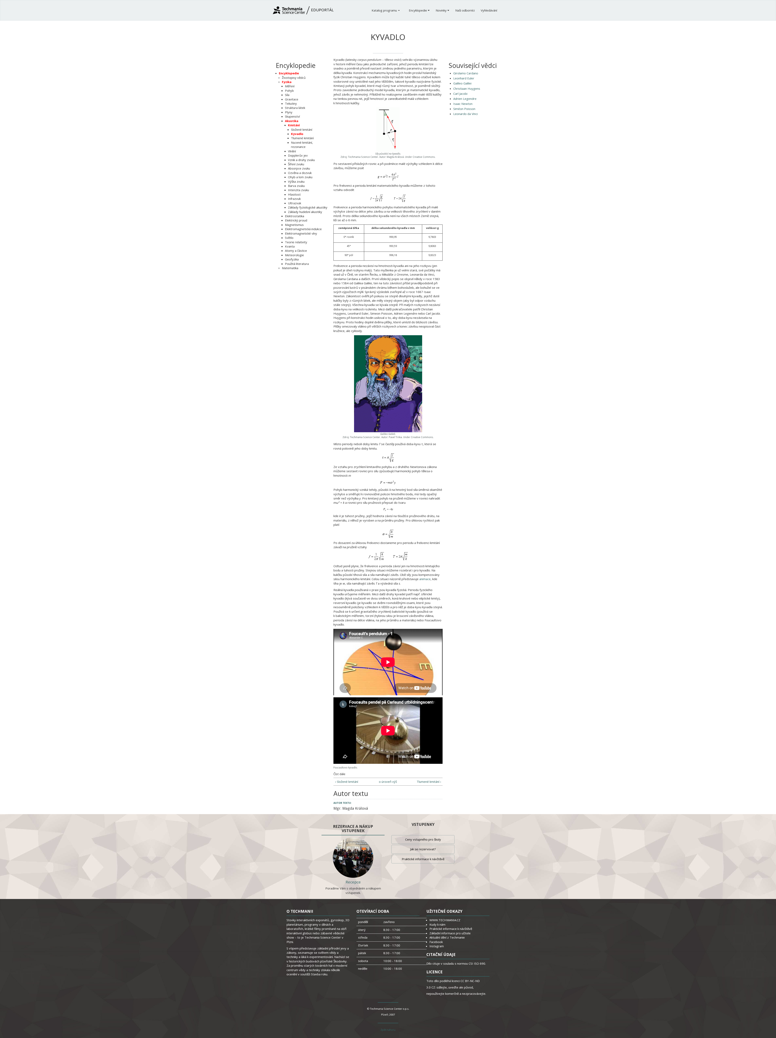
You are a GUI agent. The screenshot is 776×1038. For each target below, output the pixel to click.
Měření (289, 86)
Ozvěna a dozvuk (300, 173)
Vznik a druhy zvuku (301, 160)
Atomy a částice (296, 251)
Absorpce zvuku (299, 168)
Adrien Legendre (465, 99)
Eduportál (322, 10)
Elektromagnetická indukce (303, 229)
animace (425, 579)
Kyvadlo (297, 134)
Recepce (353, 882)
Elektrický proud (296, 220)
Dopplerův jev (298, 155)
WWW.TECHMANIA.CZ (444, 920)
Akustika (291, 121)
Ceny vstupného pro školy (423, 839)
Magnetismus (294, 225)
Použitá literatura (297, 264)
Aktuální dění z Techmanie (447, 937)
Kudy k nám (437, 924)
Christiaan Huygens (466, 88)
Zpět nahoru (388, 1030)
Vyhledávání (489, 10)
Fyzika (286, 82)
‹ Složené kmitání (346, 782)
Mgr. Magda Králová (350, 808)
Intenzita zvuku (298, 190)
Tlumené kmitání (302, 138)
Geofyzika (292, 259)
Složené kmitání (301, 130)
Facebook (436, 942)
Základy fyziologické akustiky (307, 207)
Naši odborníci (465, 10)
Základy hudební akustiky (305, 212)
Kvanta (290, 246)
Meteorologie (294, 255)
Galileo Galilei (462, 83)
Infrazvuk (294, 199)
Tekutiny (291, 103)
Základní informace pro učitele (450, 933)
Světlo (289, 238)
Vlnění (292, 151)
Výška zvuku (296, 181)
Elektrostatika (294, 216)
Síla (287, 95)
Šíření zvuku (296, 164)
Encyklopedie (418, 10)
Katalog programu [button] (385, 10)
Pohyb (289, 91)
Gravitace (291, 99)
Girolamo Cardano (465, 73)
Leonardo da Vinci (465, 114)
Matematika (290, 268)
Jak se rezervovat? (423, 849)
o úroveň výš (388, 782)
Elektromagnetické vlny (301, 233)
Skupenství (292, 116)
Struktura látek (295, 108)
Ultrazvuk (294, 203)
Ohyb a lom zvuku (300, 177)
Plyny (288, 112)
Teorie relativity (296, 242)
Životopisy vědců (294, 78)
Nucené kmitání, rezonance (302, 144)
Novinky (441, 10)
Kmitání (294, 125)
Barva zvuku (296, 186)
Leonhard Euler (463, 78)
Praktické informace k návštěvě (423, 859)
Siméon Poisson (464, 109)
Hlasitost (294, 194)
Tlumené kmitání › (429, 782)
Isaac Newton (462, 104)
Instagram (436, 946)
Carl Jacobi (460, 94)
